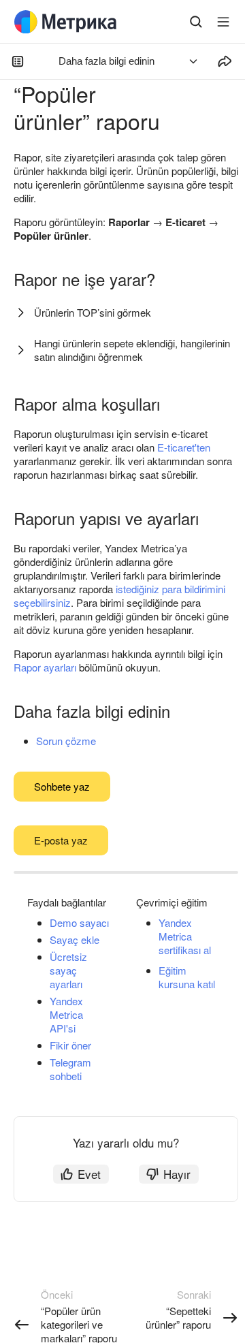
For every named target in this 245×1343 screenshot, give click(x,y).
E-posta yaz (61, 840)
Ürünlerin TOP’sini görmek (92, 312)
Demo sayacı (79, 922)
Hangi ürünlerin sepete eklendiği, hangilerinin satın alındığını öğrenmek (132, 350)
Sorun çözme (66, 740)
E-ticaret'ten (183, 447)
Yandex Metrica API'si (66, 1014)
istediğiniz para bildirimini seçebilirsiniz (119, 596)
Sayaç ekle (74, 939)
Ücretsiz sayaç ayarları (68, 970)
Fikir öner (70, 1045)
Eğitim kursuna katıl (187, 977)
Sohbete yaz (62, 786)
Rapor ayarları (45, 667)
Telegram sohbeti (70, 1069)
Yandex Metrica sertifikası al (185, 936)
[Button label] (223, 22)
